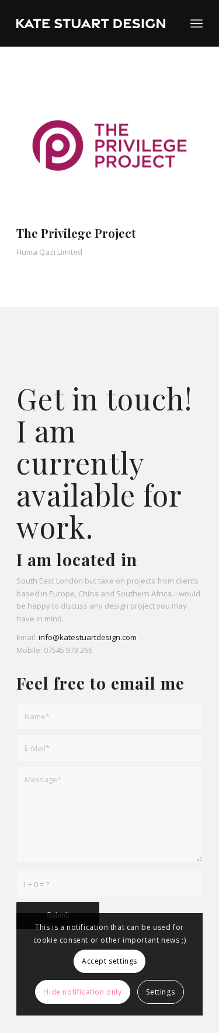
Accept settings (109, 961)
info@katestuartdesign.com (88, 637)
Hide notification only (82, 992)
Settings (160, 992)
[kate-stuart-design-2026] (90, 23)
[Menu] (196, 23)
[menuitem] (196, 23)
